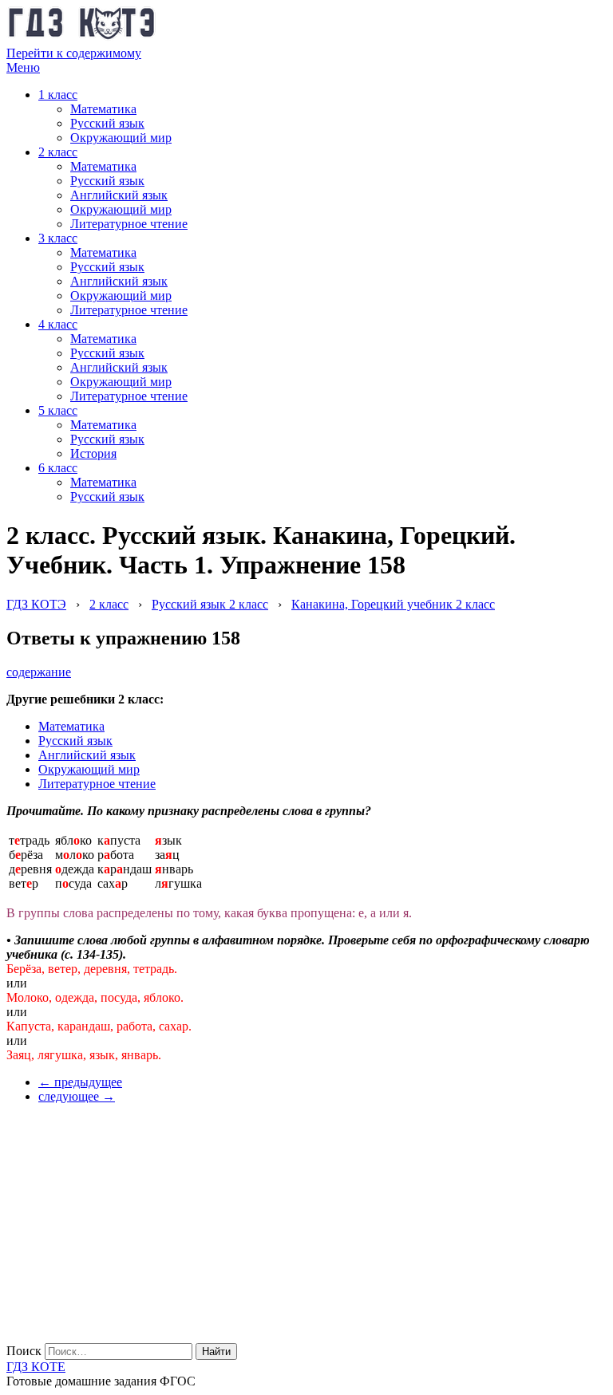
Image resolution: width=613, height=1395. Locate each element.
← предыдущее (80, 1082)
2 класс (57, 152)
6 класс (57, 468)
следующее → (76, 1096)
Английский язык (119, 195)
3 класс (57, 238)
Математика (103, 109)
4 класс (57, 324)
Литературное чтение (129, 224)
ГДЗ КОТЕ (35, 1366)
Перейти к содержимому (73, 53)
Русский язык (107, 123)
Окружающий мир (121, 137)
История (93, 453)
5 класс (57, 410)
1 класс (57, 94)
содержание (38, 672)
